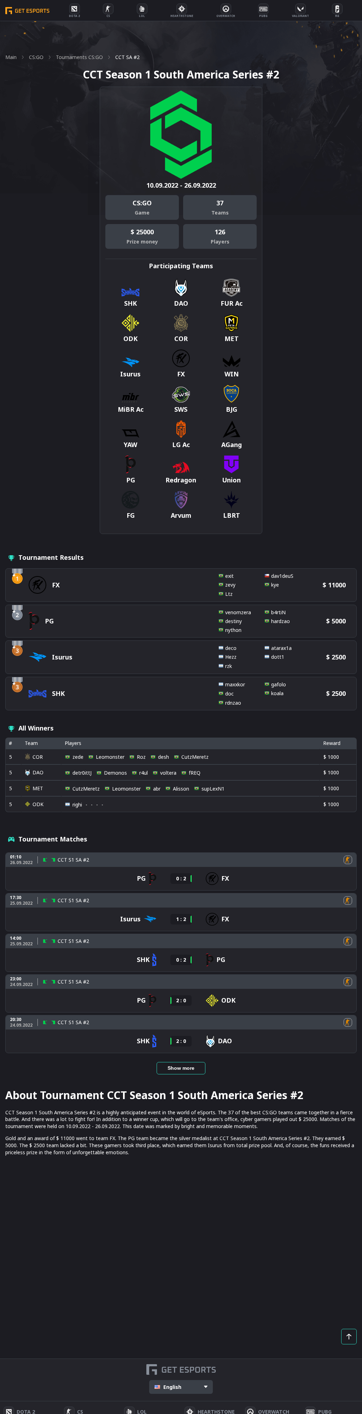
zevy (230, 584)
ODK (38, 804)
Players (220, 241)
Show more (181, 1068)
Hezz (231, 656)
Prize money (142, 241)
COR (38, 756)
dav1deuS (282, 576)
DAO (38, 772)
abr (156, 788)
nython (233, 630)
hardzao (280, 621)
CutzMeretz (195, 756)
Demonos (115, 772)
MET (38, 788)
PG (49, 621)
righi (77, 804)
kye (275, 584)
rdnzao (233, 702)
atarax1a (281, 648)
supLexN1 (213, 788)
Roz (141, 756)
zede (77, 756)
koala (277, 693)
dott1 (277, 656)
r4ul (143, 772)
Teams (220, 212)
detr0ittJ (82, 772)
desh (163, 756)
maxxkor (235, 684)
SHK (58, 693)
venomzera (238, 612)
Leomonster (110, 756)
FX (56, 585)
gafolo (278, 684)
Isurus (62, 657)
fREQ (194, 772)
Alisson (181, 788)
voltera (168, 772)
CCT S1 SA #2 (73, 860)
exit (229, 576)
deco (231, 648)
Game (142, 212)
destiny (233, 621)
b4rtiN (278, 612)
